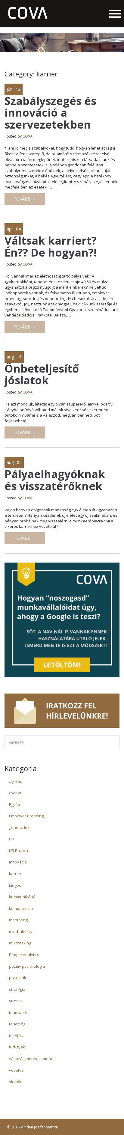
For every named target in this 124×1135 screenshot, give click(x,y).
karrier (15, 873)
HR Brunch (18, 850)
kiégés (15, 885)
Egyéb (14, 804)
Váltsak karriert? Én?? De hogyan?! (51, 246)
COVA (28, 136)
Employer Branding (26, 816)
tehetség (17, 1024)
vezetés (16, 1070)
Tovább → (25, 199)
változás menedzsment (30, 1058)
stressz (16, 1000)
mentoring (18, 920)
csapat (15, 792)
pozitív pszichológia (27, 966)
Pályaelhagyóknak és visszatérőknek (55, 480)
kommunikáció (22, 896)
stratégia (17, 989)
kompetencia (21, 908)
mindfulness (20, 931)
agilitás (15, 781)
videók (15, 1081)
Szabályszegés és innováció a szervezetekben (50, 113)
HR (11, 839)
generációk (19, 827)
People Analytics (24, 954)
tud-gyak (17, 1047)
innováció (18, 862)
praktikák (17, 977)
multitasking (20, 943)
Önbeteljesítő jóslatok (42, 374)
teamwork (18, 1012)
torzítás (16, 1035)
